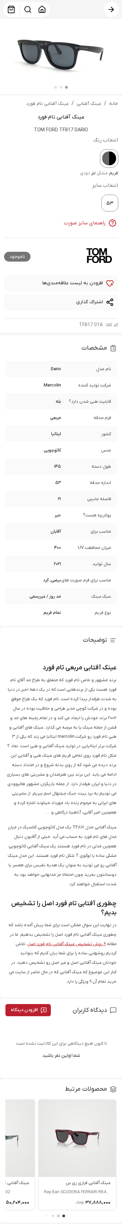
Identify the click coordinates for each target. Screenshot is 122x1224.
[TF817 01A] (109, 158)
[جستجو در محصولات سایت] (28, 9)
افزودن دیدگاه (24, 1010)
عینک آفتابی (89, 104)
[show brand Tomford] (99, 255)
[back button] (111, 9)
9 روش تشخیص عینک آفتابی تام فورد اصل (66, 944)
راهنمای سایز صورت (85, 223)
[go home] (42, 9)
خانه (113, 104)
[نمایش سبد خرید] (11, 9)
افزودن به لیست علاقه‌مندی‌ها (72, 283)
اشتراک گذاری (89, 302)
